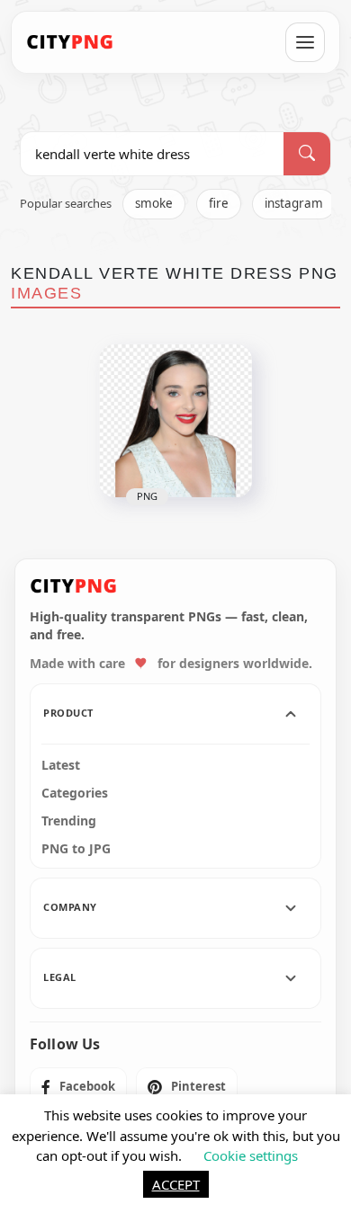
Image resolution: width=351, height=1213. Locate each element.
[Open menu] (305, 42)
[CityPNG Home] (70, 42)
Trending (68, 821)
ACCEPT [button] (176, 1184)
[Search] (307, 153)
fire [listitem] (219, 203)
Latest (60, 765)
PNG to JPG (76, 849)
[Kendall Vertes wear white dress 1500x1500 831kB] (175, 420)
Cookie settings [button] (250, 1155)
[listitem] (78, 1087)
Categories (74, 793)
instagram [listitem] (294, 203)
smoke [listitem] (154, 203)
